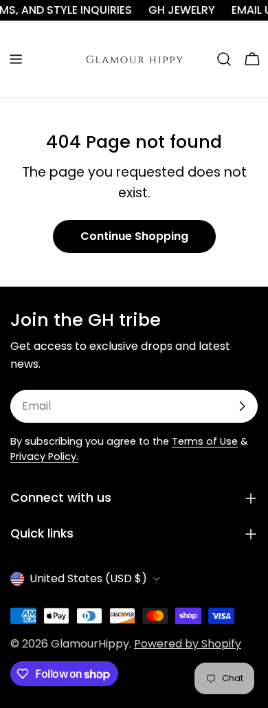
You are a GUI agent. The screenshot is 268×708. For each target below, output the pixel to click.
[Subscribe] (241, 406)
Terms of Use (205, 441)
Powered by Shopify (187, 644)
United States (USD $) (88, 578)
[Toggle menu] (16, 59)
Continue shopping (134, 236)
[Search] (224, 59)
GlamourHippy (90, 644)
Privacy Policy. (44, 456)
